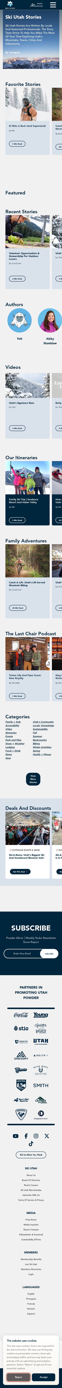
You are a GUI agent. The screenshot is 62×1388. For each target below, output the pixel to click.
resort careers (31, 1185)
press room (31, 1219)
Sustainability (40, 729)
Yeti (19, 338)
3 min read (17, 428)
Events (9, 736)
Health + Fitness (42, 754)
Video (8, 729)
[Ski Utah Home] (10, 5)
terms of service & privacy (31, 1200)
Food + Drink (12, 750)
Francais (31, 1303)
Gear (8, 758)
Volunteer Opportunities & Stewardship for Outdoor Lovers (24, 256)
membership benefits (31, 1259)
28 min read (17, 608)
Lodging (10, 747)
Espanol (31, 1313)
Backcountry (40, 740)
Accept (44, 1377)
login (31, 1274)
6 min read (17, 278)
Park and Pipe (13, 740)
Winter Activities (42, 747)
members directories (31, 1269)
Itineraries (10, 732)
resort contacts (31, 1229)
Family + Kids (13, 721)
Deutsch (31, 1308)
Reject (18, 1377)
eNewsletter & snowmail (31, 1234)
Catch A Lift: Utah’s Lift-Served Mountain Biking (27, 584)
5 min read (17, 144)
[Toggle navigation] (51, 5)
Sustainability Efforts (31, 1239)
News (8, 754)
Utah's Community (43, 721)
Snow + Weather (14, 743)
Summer (37, 736)
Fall (35, 732)
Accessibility (12, 725)
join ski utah (31, 1264)
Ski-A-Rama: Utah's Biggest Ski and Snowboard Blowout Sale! (26, 856)
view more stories (33, 779)
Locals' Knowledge (43, 725)
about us (31, 1175)
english (31, 1293)
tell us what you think (31, 1154)
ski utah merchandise (31, 1190)
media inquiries (31, 1224)
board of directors (31, 1180)
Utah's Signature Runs (21, 402)
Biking (36, 743)
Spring (36, 750)
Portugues (31, 1298)
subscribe (49, 953)
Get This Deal (19, 871)
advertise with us (31, 1195)
